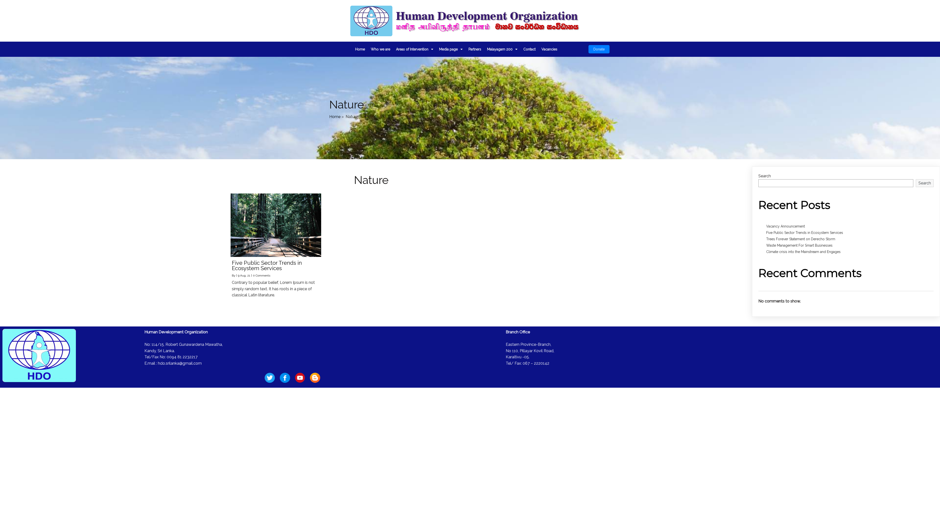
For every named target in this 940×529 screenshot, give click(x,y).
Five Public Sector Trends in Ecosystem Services (804, 233)
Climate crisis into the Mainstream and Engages (803, 252)
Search (764, 176)
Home (360, 49)
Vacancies (549, 49)
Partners (475, 49)
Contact (529, 49)
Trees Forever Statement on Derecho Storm (800, 239)
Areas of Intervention (412, 49)
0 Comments (261, 275)
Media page (448, 49)
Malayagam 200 (500, 49)
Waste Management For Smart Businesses (799, 245)
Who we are (380, 49)
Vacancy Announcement (785, 226)
